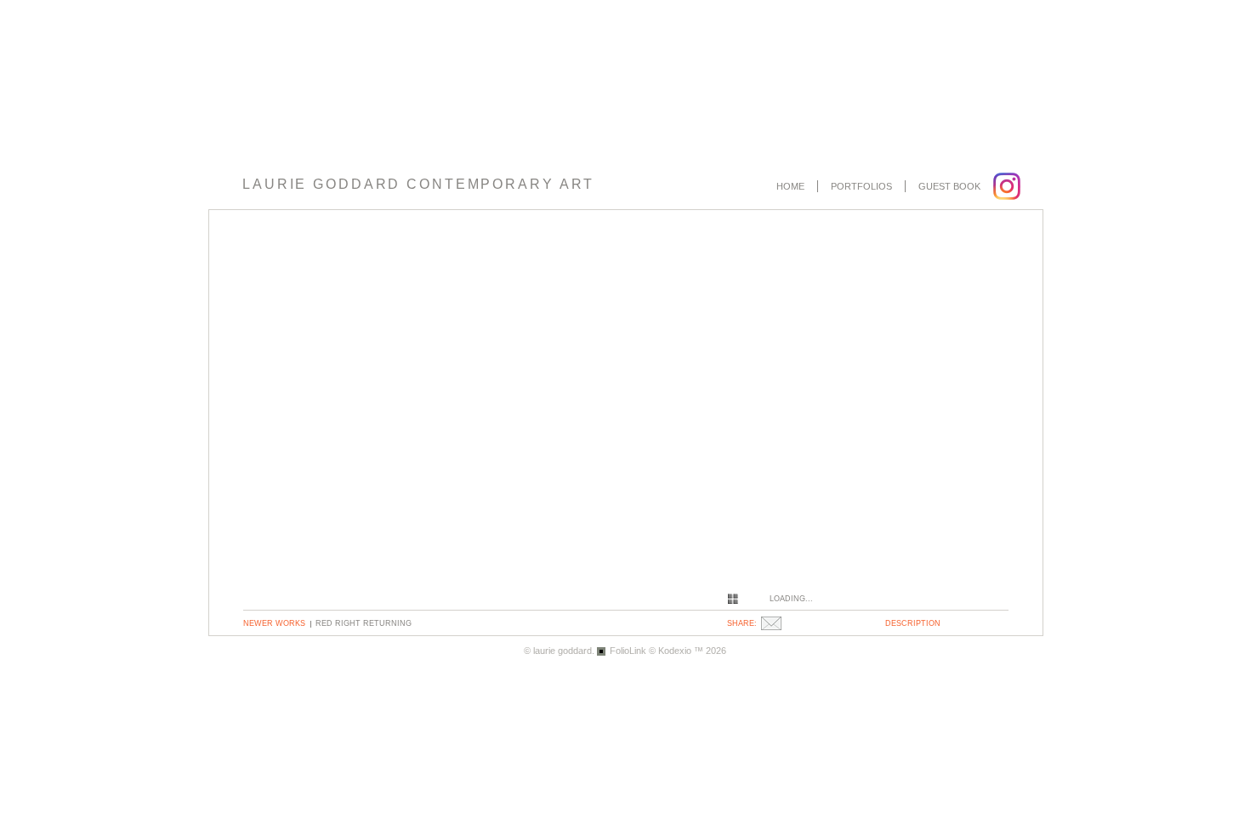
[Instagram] (1009, 186)
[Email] (773, 623)
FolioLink (628, 650)
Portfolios (861, 186)
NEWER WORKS (274, 623)
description (912, 623)
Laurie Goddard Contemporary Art (418, 184)
